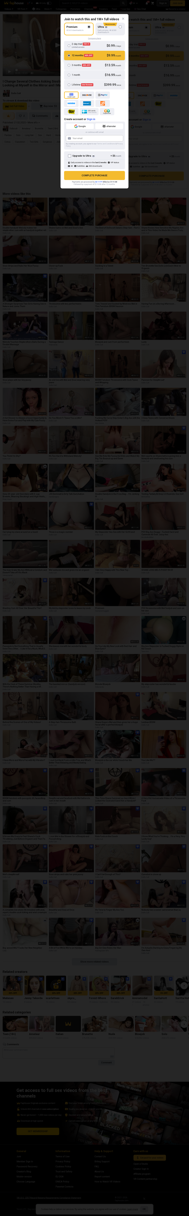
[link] (123, 19)
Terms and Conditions (106, 144)
